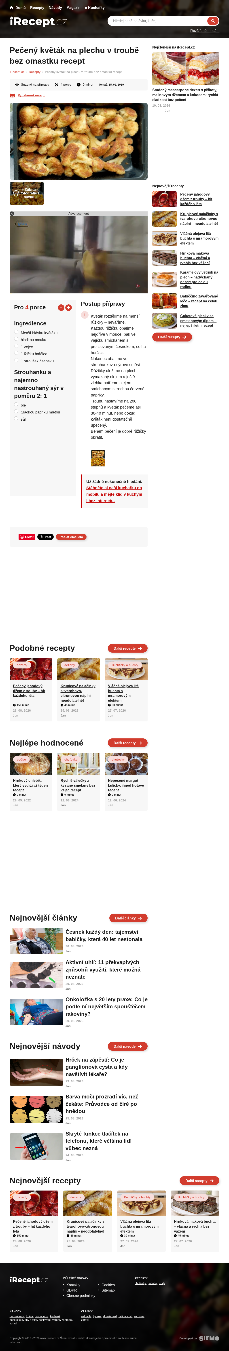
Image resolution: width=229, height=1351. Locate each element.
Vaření (56, 1319)
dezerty (22, 665)
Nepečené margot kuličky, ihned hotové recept (126, 785)
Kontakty (73, 1285)
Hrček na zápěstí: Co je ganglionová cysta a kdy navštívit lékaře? (97, 1067)
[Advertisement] (79, 593)
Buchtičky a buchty (125, 665)
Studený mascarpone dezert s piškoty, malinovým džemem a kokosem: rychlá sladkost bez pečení (185, 94)
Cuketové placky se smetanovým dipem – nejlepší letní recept (198, 320)
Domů (20, 8)
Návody (55, 8)
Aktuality (86, 1316)
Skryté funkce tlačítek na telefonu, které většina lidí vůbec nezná (99, 1141)
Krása (29, 1316)
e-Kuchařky (95, 8)
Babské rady (17, 1316)
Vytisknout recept (31, 95)
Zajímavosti (125, 1316)
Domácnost (41, 1316)
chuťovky (70, 759)
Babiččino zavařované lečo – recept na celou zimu (199, 301)
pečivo (21, 759)
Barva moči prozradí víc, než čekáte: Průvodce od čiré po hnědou (102, 1104)
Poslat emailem (71, 537)
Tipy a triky (31, 1319)
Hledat (212, 21)
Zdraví (13, 1323)
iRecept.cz (17, 72)
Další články (125, 918)
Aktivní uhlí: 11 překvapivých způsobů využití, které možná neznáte (103, 969)
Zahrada (67, 1319)
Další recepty (125, 648)
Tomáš (103, 84)
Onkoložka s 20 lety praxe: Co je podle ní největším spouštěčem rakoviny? (107, 1006)
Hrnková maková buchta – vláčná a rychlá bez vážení (195, 258)
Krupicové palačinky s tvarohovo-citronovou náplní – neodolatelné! (199, 219)
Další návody (125, 1046)
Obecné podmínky (80, 1296)
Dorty (162, 1283)
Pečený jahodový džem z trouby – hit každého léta (29, 691)
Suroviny (139, 1316)
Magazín (73, 8)
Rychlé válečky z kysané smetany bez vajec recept (78, 785)
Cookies (108, 1285)
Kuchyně (55, 1316)
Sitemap (108, 1290)
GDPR (71, 1290)
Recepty (37, 8)
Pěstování (45, 1319)
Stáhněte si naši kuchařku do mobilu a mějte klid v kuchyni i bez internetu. (114, 494)
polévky (152, 1283)
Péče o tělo (16, 1319)
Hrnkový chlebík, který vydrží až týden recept (30, 785)
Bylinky (97, 1316)
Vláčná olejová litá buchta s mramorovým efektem (199, 238)
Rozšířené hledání (204, 31)
